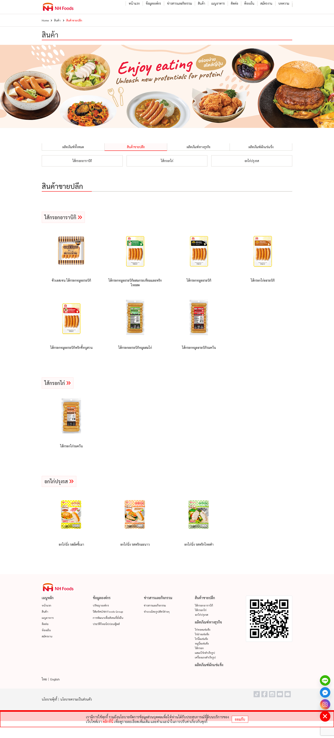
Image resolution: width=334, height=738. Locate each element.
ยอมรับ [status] (240, 719)
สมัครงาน (266, 3)
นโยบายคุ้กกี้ (49, 699)
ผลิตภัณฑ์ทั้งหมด (73, 147)
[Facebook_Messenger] (325, 692)
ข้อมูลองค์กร (153, 3)
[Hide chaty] (325, 716)
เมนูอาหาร (218, 3)
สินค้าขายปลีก (136, 147)
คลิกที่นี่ (108, 721)
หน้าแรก (134, 3)
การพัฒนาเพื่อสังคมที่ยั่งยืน (108, 617)
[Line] (325, 680)
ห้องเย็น (249, 3)
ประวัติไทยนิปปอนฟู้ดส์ (106, 624)
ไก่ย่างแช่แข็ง (202, 634)
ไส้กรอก (199, 648)
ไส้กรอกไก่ (167, 161)
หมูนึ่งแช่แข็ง (202, 643)
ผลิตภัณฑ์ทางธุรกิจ (198, 147)
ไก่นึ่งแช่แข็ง (201, 638)
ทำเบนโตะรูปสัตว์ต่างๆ (157, 611)
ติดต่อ (234, 3)
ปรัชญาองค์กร (101, 605)
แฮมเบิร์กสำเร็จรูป (205, 652)
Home (45, 20)
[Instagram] (325, 704)
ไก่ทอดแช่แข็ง (202, 629)
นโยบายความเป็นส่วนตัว (76, 699)
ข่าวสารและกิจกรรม (179, 3)
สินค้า (201, 3)
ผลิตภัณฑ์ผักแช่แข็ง (261, 147)
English (55, 679)
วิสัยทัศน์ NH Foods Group (108, 611)
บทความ (283, 3)
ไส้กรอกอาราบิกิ (82, 161)
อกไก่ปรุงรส (252, 161)
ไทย (44, 679)
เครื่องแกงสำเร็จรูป (205, 657)
